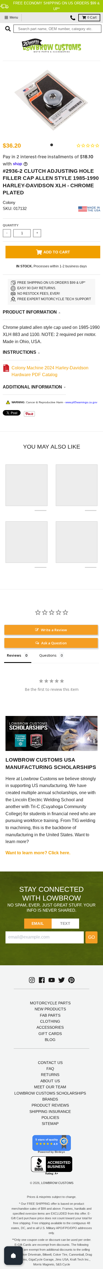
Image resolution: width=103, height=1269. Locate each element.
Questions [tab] (48, 655)
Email (38, 923)
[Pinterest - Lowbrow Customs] (71, 980)
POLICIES (50, 1117)
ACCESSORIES (50, 1027)
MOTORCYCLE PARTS (50, 1003)
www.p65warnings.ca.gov (81, 402)
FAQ (50, 1068)
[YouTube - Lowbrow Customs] (51, 980)
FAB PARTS (50, 1015)
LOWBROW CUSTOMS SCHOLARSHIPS (50, 1093)
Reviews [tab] (14, 655)
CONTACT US (50, 1062)
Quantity (10, 225)
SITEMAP (50, 1123)
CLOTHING (50, 1021)
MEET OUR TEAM (50, 1087)
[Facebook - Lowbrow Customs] (41, 980)
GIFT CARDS (50, 1033)
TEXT (65, 923)
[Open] (13, 1255)
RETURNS (50, 1074)
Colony (9, 202)
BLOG (50, 1039)
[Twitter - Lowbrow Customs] (61, 980)
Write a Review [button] (54, 629)
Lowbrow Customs (57, 1183)
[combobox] (57, 29)
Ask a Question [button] (54, 643)
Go (91, 937)
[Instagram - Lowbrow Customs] (32, 980)
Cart (91, 17)
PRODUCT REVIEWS (50, 1105)
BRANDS (50, 1099)
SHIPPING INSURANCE (50, 1111)
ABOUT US (50, 1081)
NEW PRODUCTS (50, 1009)
